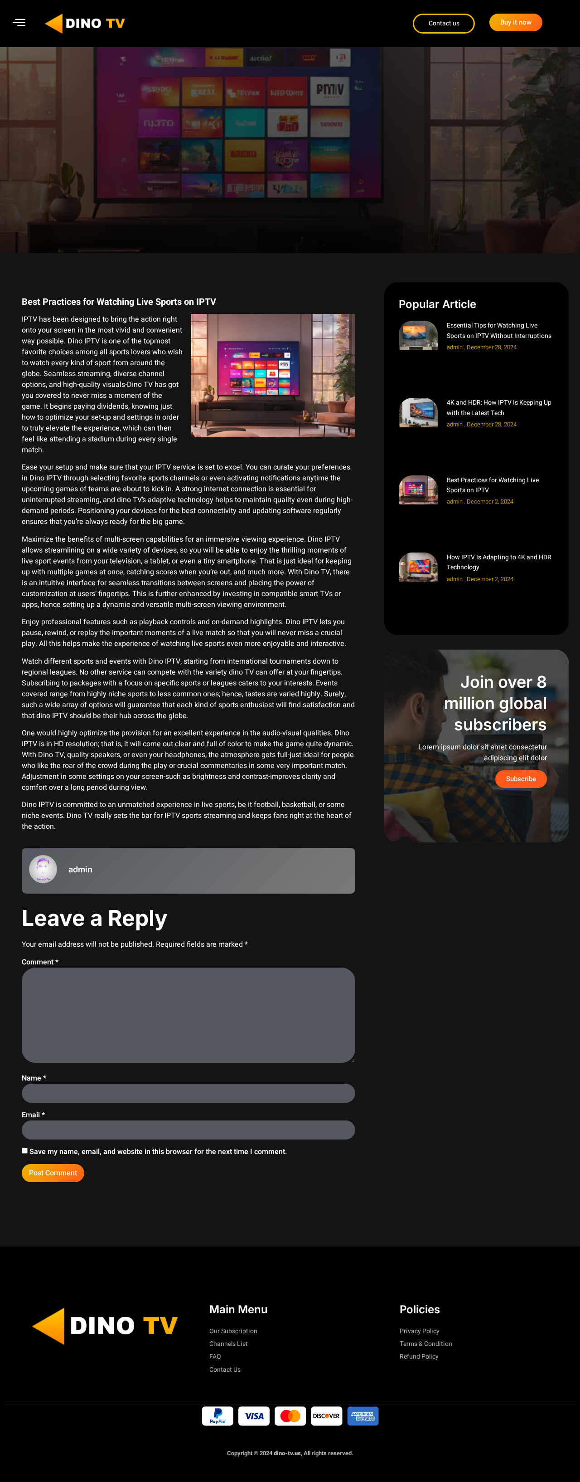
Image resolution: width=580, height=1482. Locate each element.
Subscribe (521, 779)
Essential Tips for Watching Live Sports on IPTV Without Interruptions (499, 330)
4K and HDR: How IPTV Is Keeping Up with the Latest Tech (499, 407)
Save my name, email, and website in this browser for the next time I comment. (158, 1151)
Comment (40, 962)
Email (33, 1115)
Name (34, 1078)
